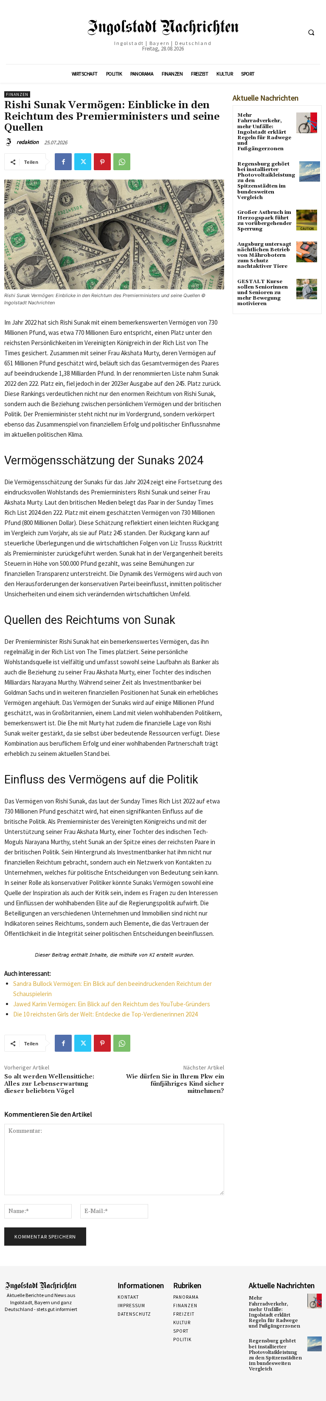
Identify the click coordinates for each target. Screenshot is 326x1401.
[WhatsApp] (121, 161)
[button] (311, 32)
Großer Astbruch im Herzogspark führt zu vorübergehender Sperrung (264, 221)
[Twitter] (82, 161)
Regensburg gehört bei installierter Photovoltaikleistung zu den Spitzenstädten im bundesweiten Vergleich (275, 1355)
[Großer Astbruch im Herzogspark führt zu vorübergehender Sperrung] (306, 220)
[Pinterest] (102, 161)
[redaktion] (9, 142)
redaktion (28, 142)
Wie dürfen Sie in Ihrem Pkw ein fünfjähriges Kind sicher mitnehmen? (175, 1084)
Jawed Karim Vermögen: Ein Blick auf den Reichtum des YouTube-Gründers (111, 1004)
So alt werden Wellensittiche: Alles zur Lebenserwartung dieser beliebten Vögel (49, 1084)
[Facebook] (63, 161)
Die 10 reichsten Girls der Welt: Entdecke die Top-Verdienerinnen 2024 (105, 1014)
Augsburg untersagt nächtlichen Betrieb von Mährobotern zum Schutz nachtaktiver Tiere (264, 255)
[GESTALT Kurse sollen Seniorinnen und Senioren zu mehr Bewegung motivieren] (306, 289)
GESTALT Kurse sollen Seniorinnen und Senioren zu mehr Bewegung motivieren (262, 292)
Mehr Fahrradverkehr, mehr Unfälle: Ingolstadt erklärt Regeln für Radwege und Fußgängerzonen (264, 132)
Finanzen (17, 94)
